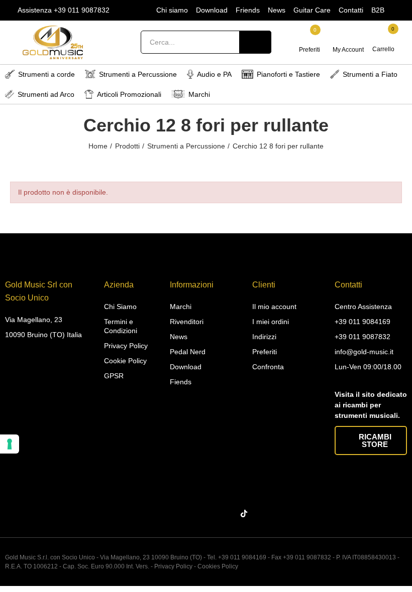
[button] (371, 440)
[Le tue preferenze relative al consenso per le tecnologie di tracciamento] (9, 444)
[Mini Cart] (384, 37)
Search (255, 42)
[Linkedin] (208, 513)
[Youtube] (227, 513)
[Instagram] (188, 513)
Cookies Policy (217, 566)
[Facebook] (168, 513)
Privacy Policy (173, 566)
